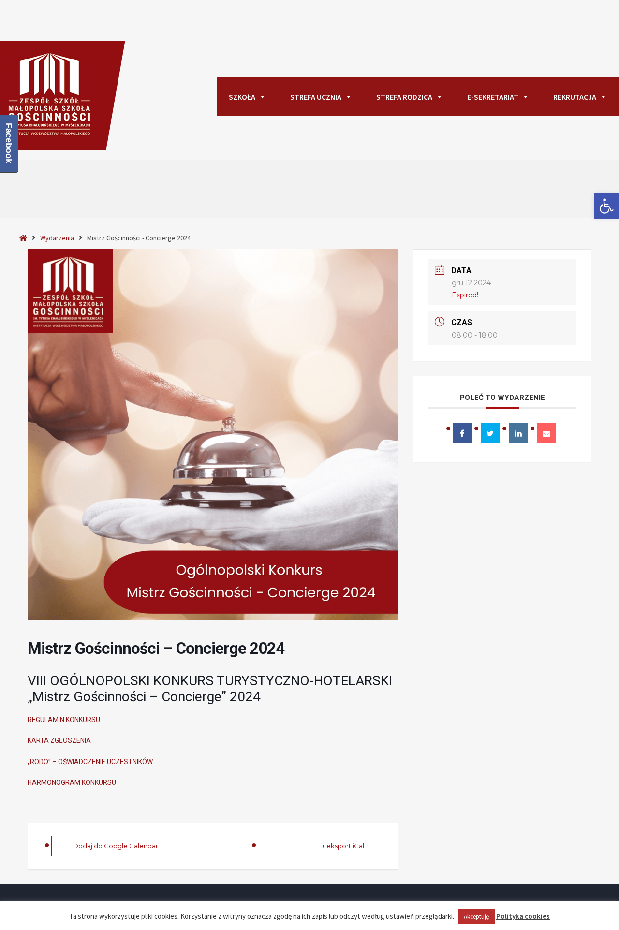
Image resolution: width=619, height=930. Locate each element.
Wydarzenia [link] (57, 238)
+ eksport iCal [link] (343, 846)
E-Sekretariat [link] (492, 97)
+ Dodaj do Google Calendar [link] (113, 846)
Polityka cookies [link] (523, 916)
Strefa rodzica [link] (404, 97)
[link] (606, 206)
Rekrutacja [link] (574, 97)
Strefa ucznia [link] (315, 97)
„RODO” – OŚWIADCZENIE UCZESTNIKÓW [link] (90, 762)
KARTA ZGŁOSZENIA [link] (59, 740)
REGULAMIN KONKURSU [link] (64, 719)
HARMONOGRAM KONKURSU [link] (72, 782)
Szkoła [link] (242, 97)
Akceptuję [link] (476, 917)
